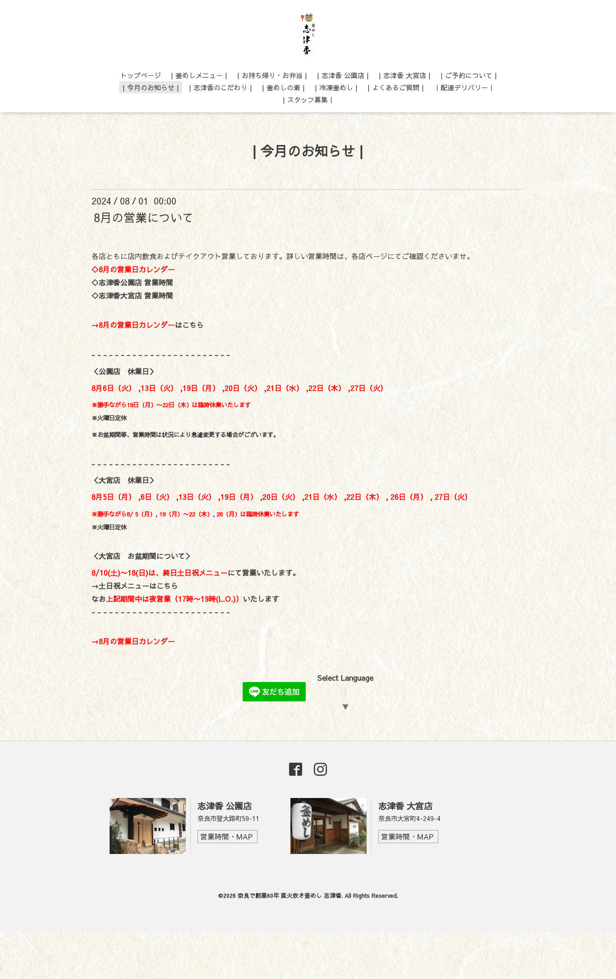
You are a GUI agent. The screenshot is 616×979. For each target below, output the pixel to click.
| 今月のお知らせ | (151, 87)
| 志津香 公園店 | (343, 75)
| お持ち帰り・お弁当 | (272, 75)
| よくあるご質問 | (396, 87)
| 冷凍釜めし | (336, 87)
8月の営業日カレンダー (137, 641)
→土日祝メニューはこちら (135, 585)
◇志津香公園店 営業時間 (132, 282)
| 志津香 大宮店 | (405, 75)
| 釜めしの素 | (283, 87)
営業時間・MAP (226, 836)
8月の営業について (144, 217)
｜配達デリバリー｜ (464, 87)
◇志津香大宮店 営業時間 (132, 295)
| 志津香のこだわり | (220, 87)
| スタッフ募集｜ (309, 99)
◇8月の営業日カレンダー (133, 269)
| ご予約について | (469, 75)
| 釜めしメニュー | (199, 75)
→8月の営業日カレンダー (133, 324)
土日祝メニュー (202, 572)
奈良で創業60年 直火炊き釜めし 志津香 (289, 895)
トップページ (140, 75)
